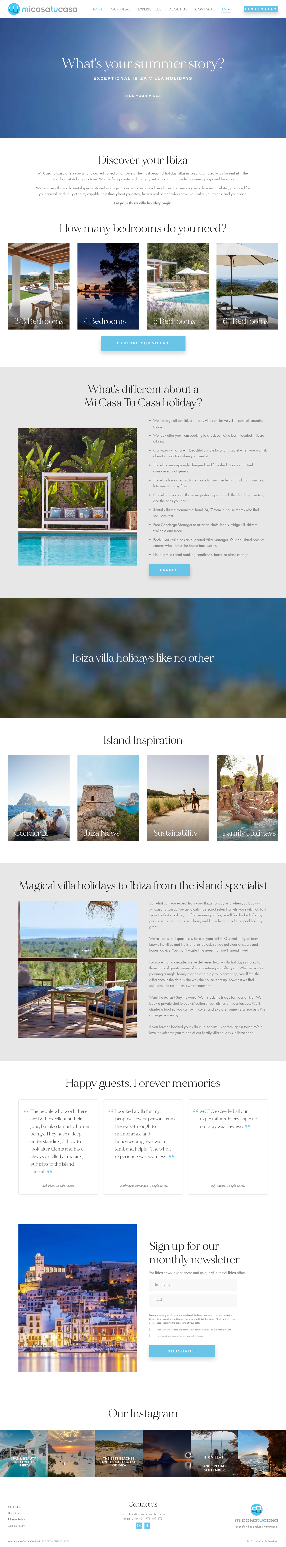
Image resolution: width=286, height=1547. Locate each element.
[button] (274, 801)
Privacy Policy (16, 1519)
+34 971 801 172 (150, 1518)
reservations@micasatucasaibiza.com (143, 1514)
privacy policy (190, 1336)
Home (97, 9)
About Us (178, 9)
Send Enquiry (261, 9)
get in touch (243, 1026)
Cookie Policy (16, 1526)
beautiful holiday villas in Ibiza (174, 173)
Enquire (169, 570)
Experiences (149, 9)
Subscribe (182, 1351)
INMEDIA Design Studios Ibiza (52, 1541)
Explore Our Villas (143, 343)
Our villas (120, 9)
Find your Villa (143, 95)
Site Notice (14, 1507)
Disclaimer (14, 1513)
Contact (204, 9)
